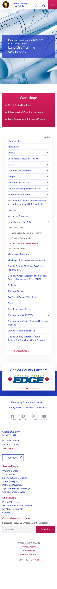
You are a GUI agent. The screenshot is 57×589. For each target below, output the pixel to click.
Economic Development (20, 170)
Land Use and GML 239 (31, 39)
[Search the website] (43, 6)
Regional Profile (16, 291)
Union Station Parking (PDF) (22, 330)
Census (11, 152)
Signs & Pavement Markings (16, 488)
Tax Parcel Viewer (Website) (22, 297)
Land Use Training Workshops (25, 243)
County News (14, 407)
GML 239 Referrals (16, 248)
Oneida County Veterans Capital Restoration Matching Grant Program (26, 338)
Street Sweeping (10, 481)
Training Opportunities (22, 238)
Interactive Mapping (18, 216)
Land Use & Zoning (17, 43)
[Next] (48, 152)
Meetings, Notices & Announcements (26, 260)
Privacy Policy (28, 546)
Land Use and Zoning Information (27, 233)
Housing (12, 210)
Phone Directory (10, 502)
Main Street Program (18, 254)
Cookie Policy (28, 550)
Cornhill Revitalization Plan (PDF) (25, 158)
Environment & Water (19, 182)
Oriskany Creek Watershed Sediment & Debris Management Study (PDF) (27, 277)
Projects (12, 285)
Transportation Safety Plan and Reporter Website (28, 323)
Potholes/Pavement (12, 484)
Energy (11, 176)
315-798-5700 (9, 448)
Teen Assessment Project (20, 309)
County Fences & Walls (13, 491)
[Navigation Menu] (52, 4)
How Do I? (42, 407)
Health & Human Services (20, 194)
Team (10, 303)
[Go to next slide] (47, 379)
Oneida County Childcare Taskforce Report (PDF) (25, 268)
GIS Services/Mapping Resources (24, 188)
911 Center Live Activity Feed (17, 505)
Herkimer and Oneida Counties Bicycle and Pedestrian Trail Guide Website (27, 202)
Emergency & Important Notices (27, 402)
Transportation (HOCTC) (20, 315)
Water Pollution (10, 470)
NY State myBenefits (12, 509)
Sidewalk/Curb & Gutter (14, 477)
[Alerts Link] (36, 6)
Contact (13, 457)
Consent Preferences (28, 554)
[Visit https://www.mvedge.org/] (28, 379)
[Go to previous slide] (10, 379)
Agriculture (13, 146)
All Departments (20, 350)
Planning (12, 39)
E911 (10, 164)
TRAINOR (33, 559)
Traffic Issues (8, 474)
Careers (6, 512)
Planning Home (15, 140)
